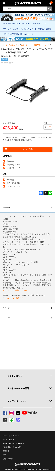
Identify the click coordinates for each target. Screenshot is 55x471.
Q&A (4, 455)
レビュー (6, 317)
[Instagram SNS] (11, 413)
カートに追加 (27, 149)
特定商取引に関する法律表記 (13, 443)
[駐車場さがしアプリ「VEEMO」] (11, 420)
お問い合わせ (8, 459)
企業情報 (6, 451)
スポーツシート (26, 45)
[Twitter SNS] (18, 413)
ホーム (5, 45)
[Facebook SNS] (5, 413)
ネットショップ (15, 375)
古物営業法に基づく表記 (12, 447)
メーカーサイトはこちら (13, 298)
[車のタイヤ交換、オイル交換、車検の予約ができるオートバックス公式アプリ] (5, 420)
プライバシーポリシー (11, 436)
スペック (6, 308)
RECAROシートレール (42, 45)
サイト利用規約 (8, 440)
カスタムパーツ (14, 45)
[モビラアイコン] (18, 420)
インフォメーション (17, 401)
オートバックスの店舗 (18, 388)
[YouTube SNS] (29, 413)
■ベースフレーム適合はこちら (15, 290)
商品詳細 (6, 207)
